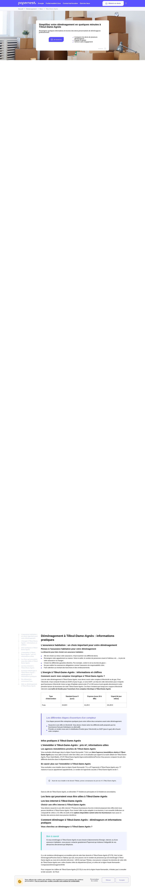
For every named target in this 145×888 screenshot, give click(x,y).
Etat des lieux (85, 3)
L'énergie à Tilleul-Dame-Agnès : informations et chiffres (29, 643)
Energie (41, 3)
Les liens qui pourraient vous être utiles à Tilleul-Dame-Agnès (29, 661)
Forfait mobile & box (53, 3)
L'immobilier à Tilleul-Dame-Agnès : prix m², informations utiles (28, 654)
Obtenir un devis (114, 3)
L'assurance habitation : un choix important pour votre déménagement (29, 636)
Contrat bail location (70, 3)
